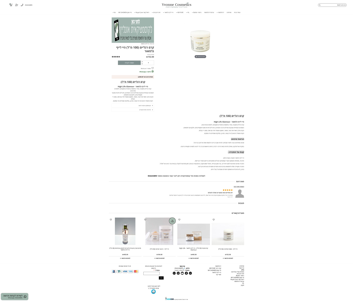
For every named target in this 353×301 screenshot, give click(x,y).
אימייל (156, 270)
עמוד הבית (237, 12)
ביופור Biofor (197, 12)
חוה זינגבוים (156, 12)
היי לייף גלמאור (168, 12)
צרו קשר (241, 268)
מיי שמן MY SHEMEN (125, 12)
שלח (161, 278)
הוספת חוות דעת (239, 187)
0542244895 (152, 176)
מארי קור (218, 275)
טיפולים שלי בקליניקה (237, 272)
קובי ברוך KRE (215, 268)
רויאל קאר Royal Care (142, 12)
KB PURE (180, 12)
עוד (115, 12)
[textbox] (211, 266)
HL (188, 12)
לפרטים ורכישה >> (228, 258)
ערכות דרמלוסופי (209, 12)
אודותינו (229, 12)
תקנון (242, 285)
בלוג (242, 270)
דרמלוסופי (221, 12)
